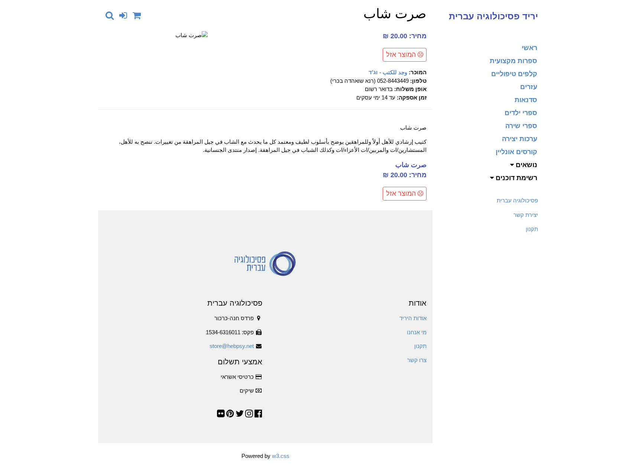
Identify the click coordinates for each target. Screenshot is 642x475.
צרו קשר (417, 360)
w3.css (280, 456)
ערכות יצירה (519, 139)
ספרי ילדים (521, 113)
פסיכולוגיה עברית (517, 200)
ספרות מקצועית (513, 61)
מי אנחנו (417, 332)
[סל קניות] (136, 15)
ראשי (529, 48)
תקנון (532, 229)
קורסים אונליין (516, 152)
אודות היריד (413, 318)
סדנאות (526, 100)
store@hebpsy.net (232, 346)
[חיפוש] (109, 15)
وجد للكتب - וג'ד (388, 72)
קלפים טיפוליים (514, 74)
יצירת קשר (525, 215)
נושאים (525, 165)
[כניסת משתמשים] (123, 15)
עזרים (528, 87)
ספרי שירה (521, 126)
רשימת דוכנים (515, 178)
